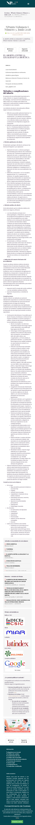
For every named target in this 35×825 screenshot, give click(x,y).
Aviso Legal (11, 762)
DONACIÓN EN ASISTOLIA (13, 561)
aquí (15, 692)
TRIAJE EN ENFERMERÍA (13, 566)
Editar (17, 818)
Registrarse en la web (14, 752)
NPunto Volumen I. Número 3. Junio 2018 (17, 14)
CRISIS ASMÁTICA (11, 544)
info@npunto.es (12, 764)
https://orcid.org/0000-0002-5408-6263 (18, 33)
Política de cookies (13, 754)
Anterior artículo (11, 50)
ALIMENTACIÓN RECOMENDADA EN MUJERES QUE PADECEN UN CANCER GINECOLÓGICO (16, 581)
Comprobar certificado (15, 766)
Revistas (7, 13)
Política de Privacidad (14, 757)
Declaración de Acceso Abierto (17, 759)
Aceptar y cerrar (17, 821)
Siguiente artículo (24, 50)
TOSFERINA (9, 549)
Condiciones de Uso (14, 755)
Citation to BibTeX (17, 35)
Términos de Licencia (14, 761)
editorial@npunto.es (14, 696)
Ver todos (17, 670)
